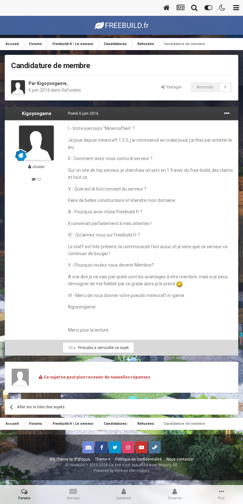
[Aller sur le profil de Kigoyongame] (18, 87)
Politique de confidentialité (138, 459)
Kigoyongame (51, 83)
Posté (83, 113)
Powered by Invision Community (121, 470)
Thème (101, 459)
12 (38, 179)
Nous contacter (180, 459)
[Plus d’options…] (227, 113)
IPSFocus (82, 459)
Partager (173, 87)
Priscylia (85, 347)
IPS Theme (59, 459)
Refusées (71, 90)
